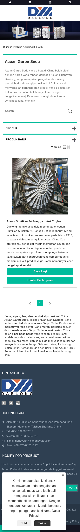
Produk (17, 47)
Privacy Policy (70, 521)
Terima (42, 523)
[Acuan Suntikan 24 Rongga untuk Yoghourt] (40, 187)
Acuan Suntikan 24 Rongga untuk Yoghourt (35, 221)
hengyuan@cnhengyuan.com (33, 440)
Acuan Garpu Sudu (33, 47)
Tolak (24, 523)
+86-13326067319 (22, 431)
